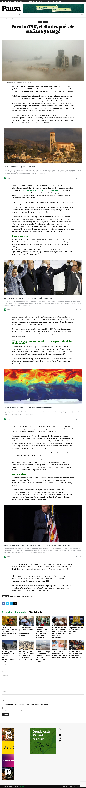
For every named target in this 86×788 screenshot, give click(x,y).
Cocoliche (51, 15)
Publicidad (65, 786)
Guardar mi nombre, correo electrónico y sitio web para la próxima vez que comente (26, 704)
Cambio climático (25, 596)
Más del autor (36, 612)
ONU (32, 596)
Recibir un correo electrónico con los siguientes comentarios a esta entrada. (22, 708)
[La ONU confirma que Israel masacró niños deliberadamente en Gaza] (26, 621)
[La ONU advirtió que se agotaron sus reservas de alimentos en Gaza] (76, 645)
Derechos (38, 625)
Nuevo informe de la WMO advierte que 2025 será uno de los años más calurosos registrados (59, 632)
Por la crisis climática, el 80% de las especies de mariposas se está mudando (9, 631)
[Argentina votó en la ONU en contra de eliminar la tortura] (76, 621)
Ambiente (4, 625)
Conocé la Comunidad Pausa (54, 1)
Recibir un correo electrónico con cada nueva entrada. (17, 711)
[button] (82, 15)
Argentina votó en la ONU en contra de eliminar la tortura (76, 630)
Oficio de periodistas (18, 1)
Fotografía (61, 15)
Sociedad (30, 15)
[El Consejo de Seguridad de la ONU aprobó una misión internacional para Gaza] (9, 645)
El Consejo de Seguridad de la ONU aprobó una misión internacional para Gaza (9, 656)
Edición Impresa (28, 1)
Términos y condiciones (75, 786)
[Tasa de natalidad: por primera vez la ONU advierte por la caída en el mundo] (59, 645)
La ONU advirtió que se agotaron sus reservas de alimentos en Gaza (76, 654)
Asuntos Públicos (18, 15)
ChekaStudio (22, 786)
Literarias (70, 15)
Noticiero (6, 15)
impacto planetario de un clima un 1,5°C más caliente (39, 190)
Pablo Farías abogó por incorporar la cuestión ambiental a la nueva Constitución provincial (43, 656)
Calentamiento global (15, 596)
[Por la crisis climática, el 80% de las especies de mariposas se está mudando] (9, 621)
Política (71, 625)
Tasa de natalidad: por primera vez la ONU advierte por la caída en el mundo (59, 654)
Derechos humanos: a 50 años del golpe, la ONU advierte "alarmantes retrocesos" (42, 632)
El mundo (45, 22)
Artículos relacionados (14, 612)
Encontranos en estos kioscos (39, 1)
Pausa (3, 19)
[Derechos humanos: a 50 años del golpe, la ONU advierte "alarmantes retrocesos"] (43, 621)
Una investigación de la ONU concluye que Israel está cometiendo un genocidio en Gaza (26, 655)
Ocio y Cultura (40, 15)
